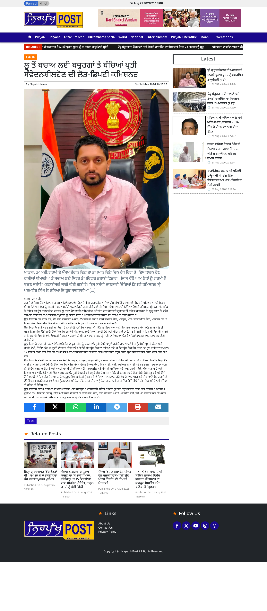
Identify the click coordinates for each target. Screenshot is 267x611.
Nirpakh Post (129, 551)
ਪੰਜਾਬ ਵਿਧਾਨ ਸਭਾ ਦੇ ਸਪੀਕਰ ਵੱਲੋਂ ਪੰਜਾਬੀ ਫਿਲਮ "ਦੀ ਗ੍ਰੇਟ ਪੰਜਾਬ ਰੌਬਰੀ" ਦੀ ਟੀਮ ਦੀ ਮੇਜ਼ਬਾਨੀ (114, 478)
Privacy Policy (107, 531)
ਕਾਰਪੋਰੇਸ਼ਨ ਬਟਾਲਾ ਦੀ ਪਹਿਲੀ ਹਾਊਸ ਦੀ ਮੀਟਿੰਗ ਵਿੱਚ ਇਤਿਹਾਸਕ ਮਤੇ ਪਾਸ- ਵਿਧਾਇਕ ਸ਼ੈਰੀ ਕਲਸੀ (224, 178)
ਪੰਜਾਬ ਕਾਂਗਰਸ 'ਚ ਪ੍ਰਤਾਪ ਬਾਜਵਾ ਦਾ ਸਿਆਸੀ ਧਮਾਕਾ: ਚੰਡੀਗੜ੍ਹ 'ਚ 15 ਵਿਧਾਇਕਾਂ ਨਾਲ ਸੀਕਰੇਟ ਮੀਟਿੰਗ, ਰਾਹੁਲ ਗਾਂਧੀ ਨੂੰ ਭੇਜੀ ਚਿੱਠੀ (77, 479)
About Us (104, 523)
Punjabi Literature (184, 37)
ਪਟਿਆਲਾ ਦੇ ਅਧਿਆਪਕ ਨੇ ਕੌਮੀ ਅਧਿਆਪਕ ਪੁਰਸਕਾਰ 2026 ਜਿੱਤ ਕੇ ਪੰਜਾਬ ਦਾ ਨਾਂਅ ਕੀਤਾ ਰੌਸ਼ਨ (225, 125)
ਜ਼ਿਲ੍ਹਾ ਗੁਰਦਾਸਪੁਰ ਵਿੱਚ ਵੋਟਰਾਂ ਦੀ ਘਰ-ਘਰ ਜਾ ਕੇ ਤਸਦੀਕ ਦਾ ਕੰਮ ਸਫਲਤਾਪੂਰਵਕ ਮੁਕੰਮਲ (40, 476)
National (137, 37)
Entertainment (157, 37)
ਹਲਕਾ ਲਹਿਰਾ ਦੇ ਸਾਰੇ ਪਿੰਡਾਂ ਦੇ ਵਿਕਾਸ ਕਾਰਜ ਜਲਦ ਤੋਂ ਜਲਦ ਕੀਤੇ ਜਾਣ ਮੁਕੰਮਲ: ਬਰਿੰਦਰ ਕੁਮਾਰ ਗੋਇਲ (223, 152)
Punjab (40, 37)
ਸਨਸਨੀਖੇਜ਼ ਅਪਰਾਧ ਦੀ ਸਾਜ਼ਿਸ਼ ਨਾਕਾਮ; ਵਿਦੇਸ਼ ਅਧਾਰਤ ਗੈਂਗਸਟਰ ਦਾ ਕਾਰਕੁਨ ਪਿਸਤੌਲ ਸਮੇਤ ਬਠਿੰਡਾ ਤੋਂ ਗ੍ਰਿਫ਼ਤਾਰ (148, 479)
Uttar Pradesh (74, 37)
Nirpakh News (38, 85)
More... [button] (205, 37)
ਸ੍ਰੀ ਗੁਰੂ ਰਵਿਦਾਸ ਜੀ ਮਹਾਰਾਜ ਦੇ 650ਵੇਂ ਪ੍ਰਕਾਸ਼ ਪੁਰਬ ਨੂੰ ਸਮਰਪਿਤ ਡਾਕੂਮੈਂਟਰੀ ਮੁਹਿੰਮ (48, 47)
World (122, 37)
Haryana (54, 37)
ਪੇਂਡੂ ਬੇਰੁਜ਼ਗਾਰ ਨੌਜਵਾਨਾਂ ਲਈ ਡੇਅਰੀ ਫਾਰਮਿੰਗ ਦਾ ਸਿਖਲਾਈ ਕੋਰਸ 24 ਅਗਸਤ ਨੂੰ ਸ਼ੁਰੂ (141, 47)
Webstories (224, 37)
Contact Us (105, 527)
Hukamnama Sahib (101, 37)
